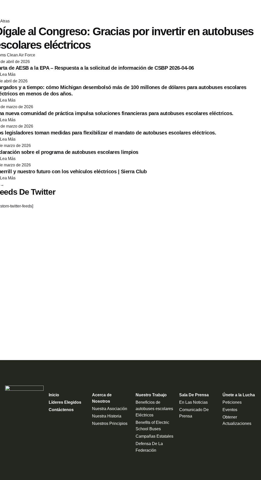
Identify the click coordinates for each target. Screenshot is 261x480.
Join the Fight (238, 9)
